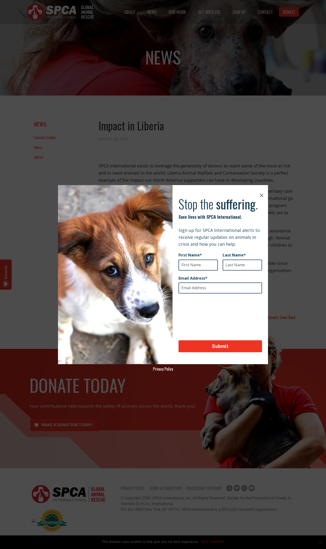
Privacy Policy (163, 369)
